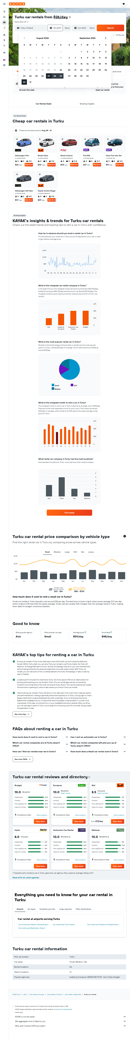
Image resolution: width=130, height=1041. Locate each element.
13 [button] (49, 63)
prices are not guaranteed (63, 1009)
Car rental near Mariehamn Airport (31, 928)
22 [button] (61, 70)
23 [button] (24, 76)
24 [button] (30, 76)
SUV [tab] (75, 552)
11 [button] (36, 63)
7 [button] (54, 57)
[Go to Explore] (4, 40)
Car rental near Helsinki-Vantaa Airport (33, 924)
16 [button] (24, 70)
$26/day (60, 17)
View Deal (28, 165)
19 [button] (43, 70)
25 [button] (36, 76)
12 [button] (43, 63)
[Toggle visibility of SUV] (74, 385)
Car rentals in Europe (37, 994)
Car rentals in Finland (54, 994)
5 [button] (42, 57)
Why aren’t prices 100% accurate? (30, 1026)
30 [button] (24, 82)
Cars (25, 994)
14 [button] (55, 63)
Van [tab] (82, 552)
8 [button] (60, 57)
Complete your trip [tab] (47, 909)
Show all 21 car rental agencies (26, 877)
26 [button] (42, 76)
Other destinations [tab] (83, 909)
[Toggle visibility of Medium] (56, 388)
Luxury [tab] (91, 552)
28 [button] (55, 76)
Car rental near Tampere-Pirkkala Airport (103, 924)
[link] (69, 513)
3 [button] (30, 57)
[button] (4, 4)
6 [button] (48, 57)
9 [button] (24, 63)
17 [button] (30, 70)
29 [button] (61, 76)
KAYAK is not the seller (25, 1016)
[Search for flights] (4, 11)
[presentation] (70, 17)
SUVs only (120, 35)
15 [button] (61, 63)
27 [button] (49, 76)
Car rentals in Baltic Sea (73, 994)
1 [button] (60, 51)
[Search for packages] (4, 27)
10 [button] (30, 63)
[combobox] (22, 22)
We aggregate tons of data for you (30, 1021)
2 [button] (24, 57)
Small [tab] (47, 552)
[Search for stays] (4, 17)
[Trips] (4, 52)
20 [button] (48, 70)
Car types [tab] (31, 909)
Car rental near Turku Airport (64, 924)
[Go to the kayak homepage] (17, 3)
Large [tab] (67, 552)
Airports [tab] (20, 909)
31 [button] (30, 82)
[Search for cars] (4, 22)
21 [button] (55, 70)
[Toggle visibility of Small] (55, 385)
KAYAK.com (16, 994)
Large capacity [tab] (65, 909)
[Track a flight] (4, 45)
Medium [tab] (57, 552)
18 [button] (36, 70)
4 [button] (36, 57)
